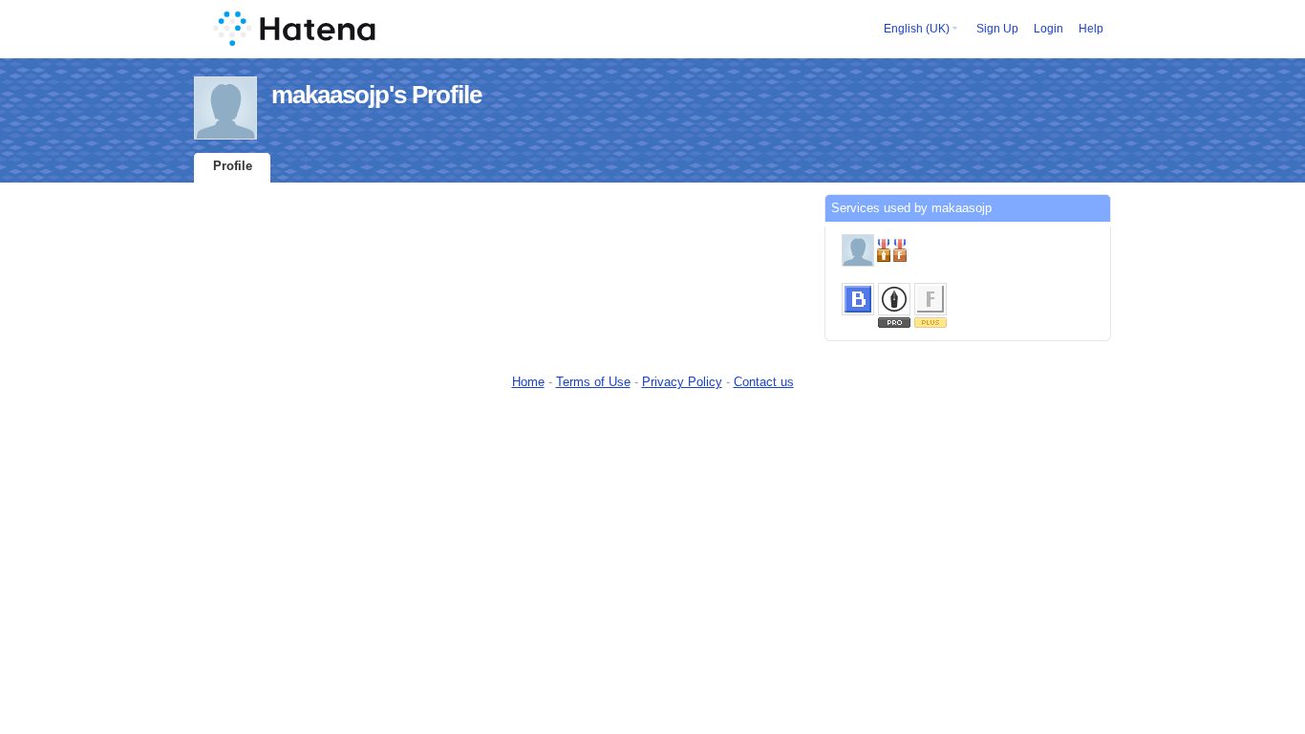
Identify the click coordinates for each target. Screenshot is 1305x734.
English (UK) (917, 28)
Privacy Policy (682, 382)
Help (1091, 28)
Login (1048, 28)
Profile (232, 166)
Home (528, 382)
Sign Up (997, 28)
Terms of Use (593, 382)
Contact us (764, 382)
